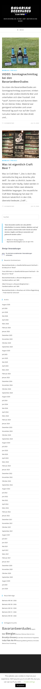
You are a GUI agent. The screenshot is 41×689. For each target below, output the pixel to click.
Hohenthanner (28, 637)
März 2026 (5, 324)
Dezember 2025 (7, 335)
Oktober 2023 (6, 435)
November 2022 (7, 477)
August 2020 (6, 581)
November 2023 (7, 431)
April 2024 (5, 412)
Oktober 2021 (6, 527)
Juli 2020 (4, 585)
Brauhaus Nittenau (21, 634)
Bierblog (5, 70)
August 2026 (6, 305)
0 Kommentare (9, 123)
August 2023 (6, 443)
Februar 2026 (6, 328)
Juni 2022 (5, 496)
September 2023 (7, 439)
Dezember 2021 (7, 519)
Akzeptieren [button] (20, 685)
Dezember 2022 (7, 473)
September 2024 (7, 393)
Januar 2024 (6, 424)
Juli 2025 (4, 354)
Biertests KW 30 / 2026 (9, 616)
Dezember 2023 (7, 427)
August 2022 (6, 489)
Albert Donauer (7, 284)
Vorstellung (13, 643)
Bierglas (10, 633)
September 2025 (7, 347)
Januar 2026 (6, 331)
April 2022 (5, 504)
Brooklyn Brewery (9, 637)
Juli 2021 (4, 539)
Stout (7, 643)
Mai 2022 (5, 500)
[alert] (20, 254)
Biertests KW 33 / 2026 (9, 604)
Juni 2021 (5, 543)
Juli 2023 (4, 446)
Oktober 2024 (6, 389)
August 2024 (6, 397)
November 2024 (7, 385)
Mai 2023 (5, 454)
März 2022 (5, 508)
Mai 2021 (5, 546)
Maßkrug (25, 640)
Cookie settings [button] (29, 682)
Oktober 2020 (6, 573)
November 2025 (7, 339)
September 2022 (7, 485)
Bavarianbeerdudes (8, 265)
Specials (13, 70)
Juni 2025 (5, 358)
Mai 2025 (5, 362)
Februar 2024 (6, 420)
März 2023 (5, 462)
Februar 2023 (6, 466)
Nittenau (30, 640)
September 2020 (7, 577)
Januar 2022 (6, 516)
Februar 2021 (6, 558)
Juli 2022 (4, 493)
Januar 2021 (6, 562)
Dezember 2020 (7, 565)
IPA (15, 640)
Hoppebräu (35, 637)
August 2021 (6, 535)
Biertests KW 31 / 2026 (9, 612)
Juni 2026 (5, 312)
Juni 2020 (5, 589)
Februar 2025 (6, 374)
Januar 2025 (6, 377)
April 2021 (5, 550)
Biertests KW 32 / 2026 (9, 608)
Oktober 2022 (6, 481)
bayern (33, 629)
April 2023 (5, 458)
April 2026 (5, 320)
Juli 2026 (4, 308)
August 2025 (6, 351)
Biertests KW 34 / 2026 (9, 600)
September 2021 (7, 531)
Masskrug (19, 640)
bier (3, 634)
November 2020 (7, 569)
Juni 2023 (5, 450)
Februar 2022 (6, 512)
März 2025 (5, 370)
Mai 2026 (5, 316)
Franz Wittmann (7, 271)
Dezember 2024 (7, 381)
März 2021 (5, 554)
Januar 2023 (6, 470)
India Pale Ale (7, 640)
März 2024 (5, 416)
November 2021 (7, 523)
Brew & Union (31, 634)
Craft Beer (20, 637)
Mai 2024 (5, 408)
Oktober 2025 (6, 343)
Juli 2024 (4, 400)
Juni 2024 (5, 404)
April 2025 (5, 366)
